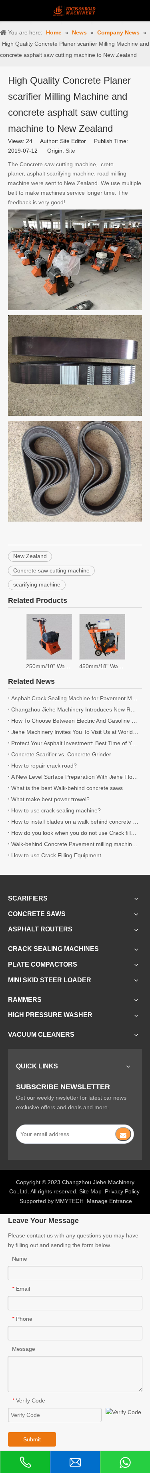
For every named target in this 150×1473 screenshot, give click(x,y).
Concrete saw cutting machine (51, 570)
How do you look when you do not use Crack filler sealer (75, 833)
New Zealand (30, 556)
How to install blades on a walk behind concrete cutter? (75, 821)
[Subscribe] (123, 1134)
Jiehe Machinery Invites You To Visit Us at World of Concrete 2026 (75, 732)
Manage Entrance (109, 1201)
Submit (32, 1439)
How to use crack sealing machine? (56, 810)
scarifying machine (36, 584)
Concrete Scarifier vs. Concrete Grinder (61, 754)
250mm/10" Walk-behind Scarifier (48, 666)
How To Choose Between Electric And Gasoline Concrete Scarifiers (75, 720)
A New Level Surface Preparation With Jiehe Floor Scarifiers (75, 777)
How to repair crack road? (44, 765)
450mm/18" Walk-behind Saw (101, 666)
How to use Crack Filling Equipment (56, 855)
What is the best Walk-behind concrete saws (67, 788)
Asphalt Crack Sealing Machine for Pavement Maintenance (75, 698)
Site (70, 150)
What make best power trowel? (50, 799)
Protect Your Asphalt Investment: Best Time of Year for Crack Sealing (75, 743)
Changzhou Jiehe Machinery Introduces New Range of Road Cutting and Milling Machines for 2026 (75, 709)
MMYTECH (69, 1201)
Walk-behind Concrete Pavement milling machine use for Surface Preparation (75, 844)
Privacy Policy (122, 1191)
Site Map (90, 1191)
